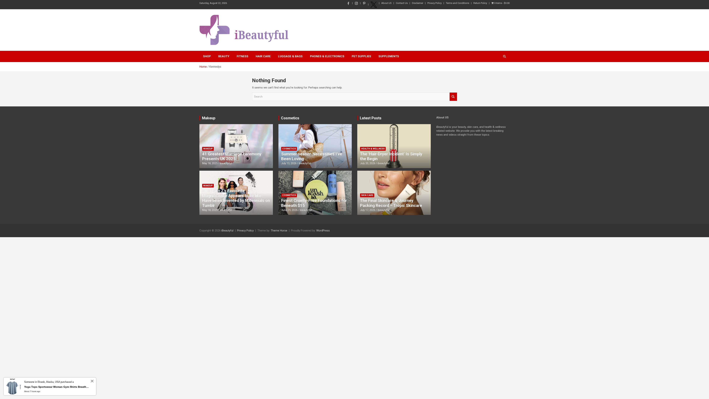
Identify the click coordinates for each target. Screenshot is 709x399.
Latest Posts (370, 118)
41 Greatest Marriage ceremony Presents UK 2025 (231, 156)
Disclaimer (417, 3)
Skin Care (367, 195)
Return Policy (480, 3)
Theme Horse (279, 230)
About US (386, 3)
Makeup (208, 118)
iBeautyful (227, 230)
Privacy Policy (434, 3)
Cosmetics (290, 118)
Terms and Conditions (457, 3)
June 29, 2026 (289, 210)
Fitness (242, 56)
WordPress (323, 230)
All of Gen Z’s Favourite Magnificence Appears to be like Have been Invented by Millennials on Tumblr (236, 198)
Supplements (389, 56)
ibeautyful (226, 163)
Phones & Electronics (327, 56)
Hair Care (263, 56)
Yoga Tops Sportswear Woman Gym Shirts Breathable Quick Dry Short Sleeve (57, 386)
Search (453, 97)
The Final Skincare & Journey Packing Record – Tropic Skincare (391, 203)
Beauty (223, 56)
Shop (207, 56)
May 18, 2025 (210, 163)
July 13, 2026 (289, 163)
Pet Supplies (361, 56)
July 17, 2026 (367, 210)
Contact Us (402, 3)
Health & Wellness (373, 148)
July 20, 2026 (367, 163)
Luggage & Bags (290, 56)
